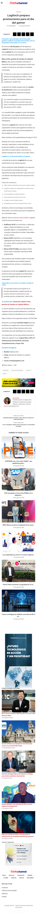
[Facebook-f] (10, 911)
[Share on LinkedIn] (23, 34)
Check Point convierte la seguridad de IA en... (18, 584)
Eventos (13, 878)
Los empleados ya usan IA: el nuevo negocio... (18, 555)
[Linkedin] (17, 911)
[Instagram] (27, 911)
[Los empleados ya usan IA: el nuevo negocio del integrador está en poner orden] (18, 541)
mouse (4, 373)
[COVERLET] (18, 635)
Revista (21, 878)
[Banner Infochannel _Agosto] (18, 844)
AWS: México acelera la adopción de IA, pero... (19, 525)
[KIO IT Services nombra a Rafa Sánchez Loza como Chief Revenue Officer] (18, 701)
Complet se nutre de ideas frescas (13, 200)
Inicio (4, 875)
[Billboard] (18, 379)
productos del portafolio (20, 218)
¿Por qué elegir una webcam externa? (14, 194)
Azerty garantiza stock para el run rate (14, 197)
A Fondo (5, 878)
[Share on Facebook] (15, 34)
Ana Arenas (12, 26)
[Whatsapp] (23, 911)
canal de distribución (17, 370)
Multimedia (30, 878)
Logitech (28, 370)
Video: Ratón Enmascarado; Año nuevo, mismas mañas (19, 185)
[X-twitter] (13, 911)
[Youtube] (20, 911)
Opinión (29, 875)
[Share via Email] (32, 34)
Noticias (11, 875)
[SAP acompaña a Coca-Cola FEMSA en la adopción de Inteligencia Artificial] (18, 479)
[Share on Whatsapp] (27, 34)
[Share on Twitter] (19, 34)
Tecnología (20, 875)
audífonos (5, 370)
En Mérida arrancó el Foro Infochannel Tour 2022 (17, 203)
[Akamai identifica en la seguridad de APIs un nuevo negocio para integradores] (18, 792)
